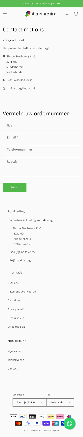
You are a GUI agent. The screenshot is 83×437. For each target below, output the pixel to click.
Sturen (14, 187)
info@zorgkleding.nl (21, 88)
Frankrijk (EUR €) (26, 402)
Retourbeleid (16, 318)
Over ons (13, 283)
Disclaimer (14, 300)
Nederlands (56, 402)
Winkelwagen (16, 360)
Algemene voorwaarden (22, 291)
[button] (5, 13)
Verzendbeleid (17, 326)
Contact (13, 368)
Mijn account (16, 351)
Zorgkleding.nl (36, 430)
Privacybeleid (16, 309)
